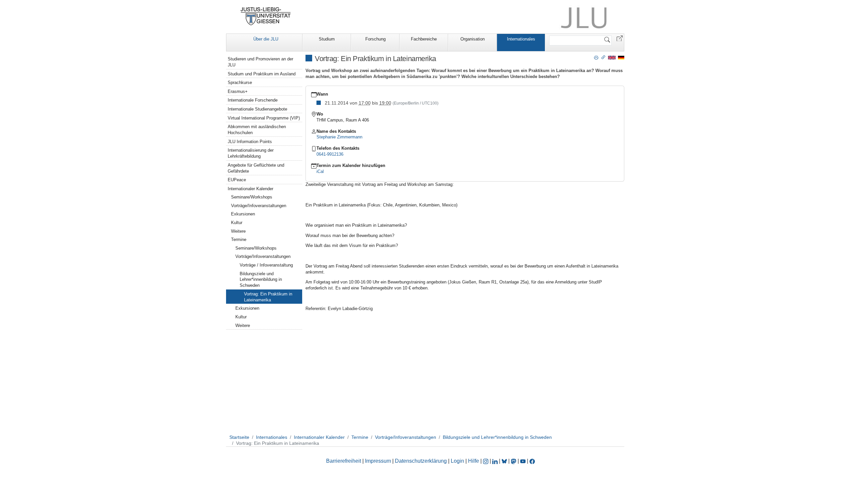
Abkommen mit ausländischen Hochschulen (257, 129)
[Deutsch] (621, 57)
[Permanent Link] (603, 57)
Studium (327, 39)
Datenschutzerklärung (421, 461)
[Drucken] (596, 57)
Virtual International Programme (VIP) (264, 118)
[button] (620, 38)
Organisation (472, 39)
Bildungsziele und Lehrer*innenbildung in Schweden (261, 279)
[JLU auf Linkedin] (495, 461)
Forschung (375, 39)
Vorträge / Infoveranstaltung (266, 265)
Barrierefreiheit (343, 461)
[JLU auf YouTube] (523, 461)
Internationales (521, 39)
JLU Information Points (250, 141)
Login (458, 461)
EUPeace (237, 179)
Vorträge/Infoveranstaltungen (258, 205)
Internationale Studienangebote (257, 109)
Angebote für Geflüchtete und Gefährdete (256, 168)
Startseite (239, 437)
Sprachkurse (240, 82)
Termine (238, 239)
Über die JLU (265, 39)
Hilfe (473, 461)
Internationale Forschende (253, 100)
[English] (612, 57)
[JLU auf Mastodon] (514, 461)
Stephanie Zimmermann (339, 136)
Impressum (378, 461)
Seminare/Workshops (251, 197)
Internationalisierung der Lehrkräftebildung (251, 153)
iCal (320, 171)
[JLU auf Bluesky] (505, 461)
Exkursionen (243, 213)
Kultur (236, 222)
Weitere (238, 231)
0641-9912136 (329, 154)
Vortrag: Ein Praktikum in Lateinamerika (268, 296)
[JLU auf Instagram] (486, 461)
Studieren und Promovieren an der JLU (260, 61)
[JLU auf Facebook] (532, 461)
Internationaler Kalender (250, 188)
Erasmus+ (238, 91)
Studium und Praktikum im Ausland (262, 73)
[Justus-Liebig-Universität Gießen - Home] (266, 16)
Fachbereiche (424, 39)
